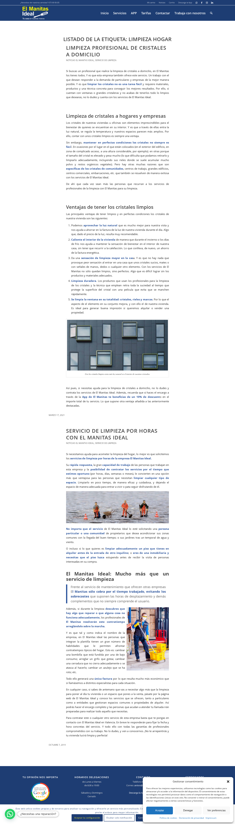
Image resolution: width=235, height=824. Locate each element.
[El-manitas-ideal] (35, 13)
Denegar (188, 810)
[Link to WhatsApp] (196, 2)
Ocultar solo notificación (119, 817)
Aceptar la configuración (87, 817)
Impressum (211, 817)
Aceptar (159, 810)
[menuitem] (151, 2)
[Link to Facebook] (201, 2)
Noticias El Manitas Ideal (80, 60)
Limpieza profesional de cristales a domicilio (116, 51)
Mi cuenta (151, 2)
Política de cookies (168, 817)
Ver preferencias (216, 810)
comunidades (114, 168)
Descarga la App (185, 2)
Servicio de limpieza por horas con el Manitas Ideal (112, 434)
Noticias (162, 2)
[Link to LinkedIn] (212, 2)
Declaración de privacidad (191, 817)
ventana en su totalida (102, 299)
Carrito (172, 2)
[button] (228, 781)
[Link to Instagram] (206, 2)
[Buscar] (211, 13)
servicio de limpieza (105, 60)
